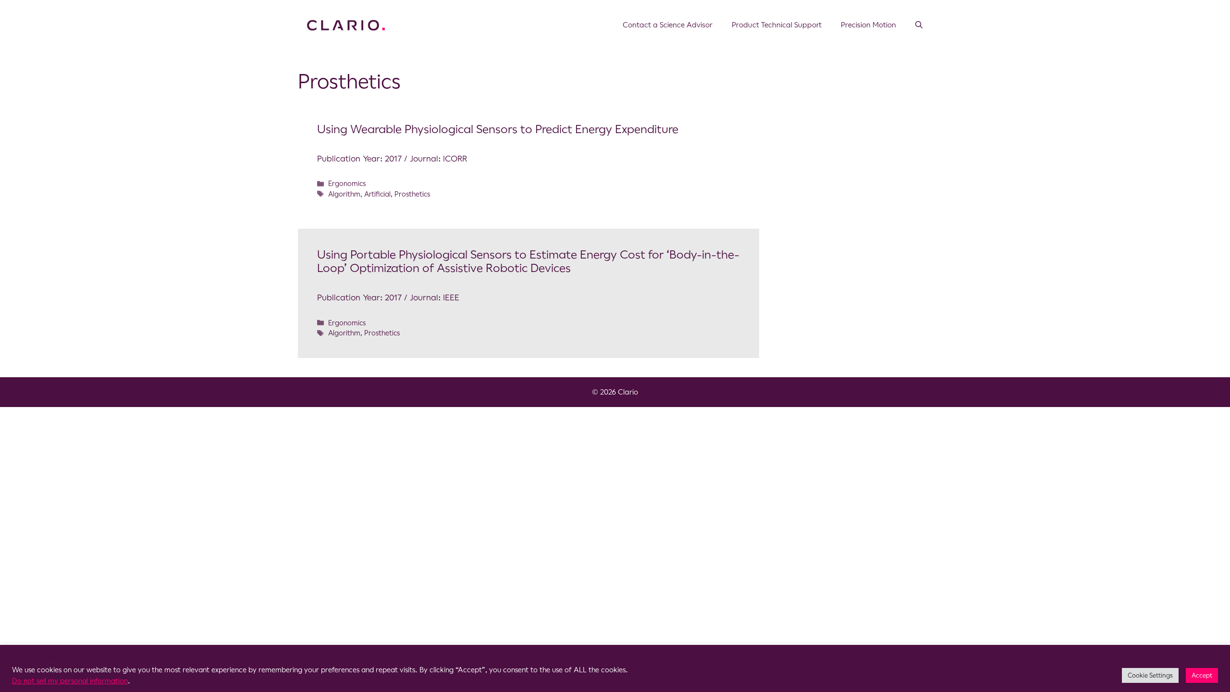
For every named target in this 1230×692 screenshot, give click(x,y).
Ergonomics (347, 183)
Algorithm (344, 194)
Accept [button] (1202, 675)
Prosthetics (412, 194)
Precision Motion (868, 25)
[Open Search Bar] (919, 25)
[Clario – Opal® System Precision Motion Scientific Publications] (346, 24)
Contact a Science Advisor (668, 25)
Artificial (377, 194)
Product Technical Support (777, 25)
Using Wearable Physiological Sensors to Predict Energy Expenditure (497, 129)
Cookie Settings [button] (1150, 675)
